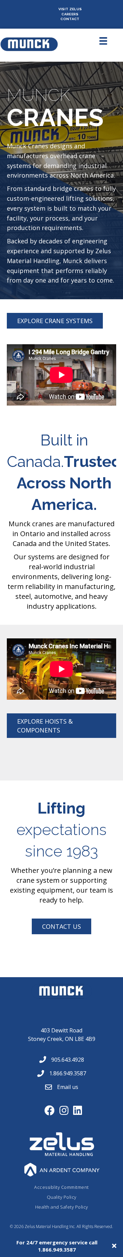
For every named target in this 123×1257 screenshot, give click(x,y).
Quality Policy (62, 1197)
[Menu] (95, 41)
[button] (55, 321)
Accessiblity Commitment (61, 1187)
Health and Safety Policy (61, 1207)
